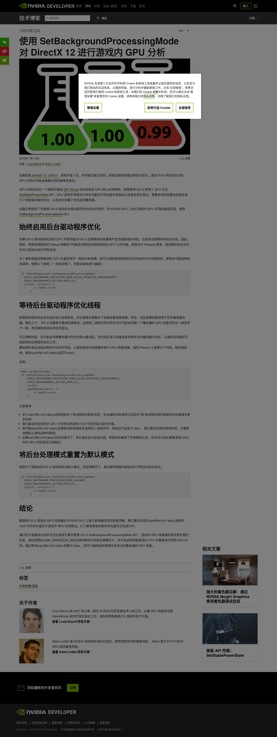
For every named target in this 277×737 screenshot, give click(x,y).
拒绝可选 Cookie (158, 107)
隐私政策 (149, 96)
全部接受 (185, 107)
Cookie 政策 (150, 92)
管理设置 (93, 107)
